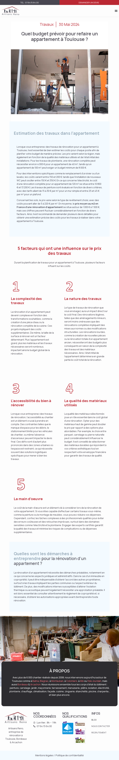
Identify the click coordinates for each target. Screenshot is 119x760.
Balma (36, 681)
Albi (82, 681)
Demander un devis (89, 2)
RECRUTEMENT (99, 732)
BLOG (94, 719)
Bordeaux (23, 684)
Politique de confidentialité (70, 755)
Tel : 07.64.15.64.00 (29, 2)
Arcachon (35, 684)
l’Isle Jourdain (94, 681)
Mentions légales (44, 755)
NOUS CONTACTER (100, 726)
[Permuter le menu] (116, 10)
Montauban (57, 681)
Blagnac (44, 681)
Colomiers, (72, 681)
